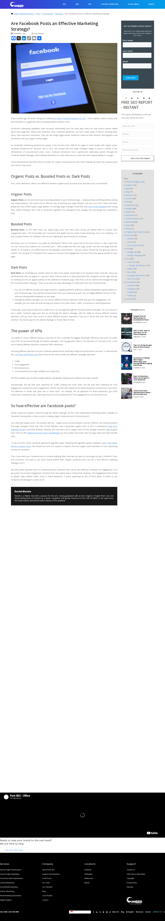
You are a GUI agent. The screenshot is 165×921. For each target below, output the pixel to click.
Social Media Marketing (9, 887)
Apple (127, 188)
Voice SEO (131, 279)
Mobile (130, 268)
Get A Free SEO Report (140, 158)
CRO (90, 4)
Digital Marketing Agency (24, 13)
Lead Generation (132, 218)
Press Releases (133, 245)
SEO (64, 4)
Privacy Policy (132, 883)
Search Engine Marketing (9, 874)
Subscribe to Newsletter (136, 874)
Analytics (129, 185)
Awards (130, 238)
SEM (77, 4)
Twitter (130, 295)
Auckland (87, 870)
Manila (86, 883)
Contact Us (131, 870)
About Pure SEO (48, 870)
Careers (45, 900)
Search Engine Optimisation (10, 870)
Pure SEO (129, 235)
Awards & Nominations (51, 874)
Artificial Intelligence (133, 182)
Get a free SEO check (14, 850)
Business (129, 195)
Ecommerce (130, 205)
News (127, 225)
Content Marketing (110, 4)
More (151, 4)
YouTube (129, 299)
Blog (38, 13)
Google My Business (137, 265)
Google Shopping (134, 255)
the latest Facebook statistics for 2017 (70, 118)
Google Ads (132, 252)
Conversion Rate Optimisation (11, 878)
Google (128, 208)
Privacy (128, 228)
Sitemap (130, 887)
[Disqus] (31, 531)
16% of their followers (97, 206)
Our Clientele (47, 887)
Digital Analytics (6, 900)
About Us (115, 912)
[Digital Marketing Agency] (16, 4)
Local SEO (131, 262)
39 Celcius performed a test (26, 354)
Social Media (133, 4)
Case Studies (47, 895)
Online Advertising (7, 891)
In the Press (47, 878)
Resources (139, 912)
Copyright (130, 878)
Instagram (131, 289)
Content (128, 198)
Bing (127, 192)
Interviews (129, 215)
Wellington (88, 874)
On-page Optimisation (136, 275)
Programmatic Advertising (136, 232)
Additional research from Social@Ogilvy (44, 433)
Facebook (59, 13)
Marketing (129, 222)
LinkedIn (130, 292)
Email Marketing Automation (10, 895)
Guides (128, 212)
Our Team (46, 883)
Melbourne (88, 878)
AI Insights (130, 912)
